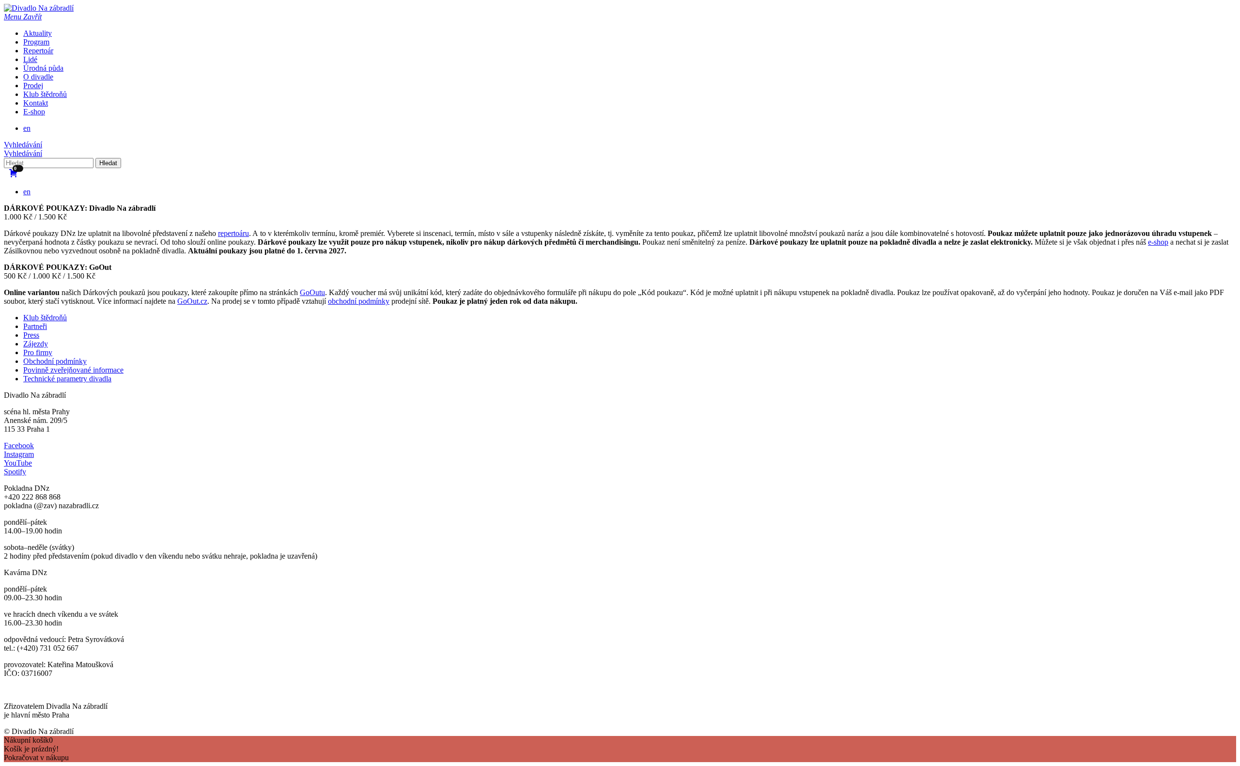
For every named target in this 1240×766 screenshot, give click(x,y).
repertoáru (233, 233)
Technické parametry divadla (67, 379)
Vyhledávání (23, 145)
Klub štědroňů (45, 94)
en (27, 128)
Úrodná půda (43, 68)
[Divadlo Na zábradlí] (39, 8)
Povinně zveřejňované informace (73, 370)
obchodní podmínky (358, 301)
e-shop (1158, 242)
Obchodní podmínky (55, 361)
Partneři (35, 326)
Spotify (15, 472)
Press (31, 335)
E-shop (34, 112)
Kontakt (35, 103)
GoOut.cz (192, 301)
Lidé (30, 59)
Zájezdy (35, 344)
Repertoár (38, 51)
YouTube (18, 463)
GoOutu (312, 292)
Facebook (19, 445)
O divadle (38, 77)
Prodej (33, 85)
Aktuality (37, 33)
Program (36, 42)
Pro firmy (37, 352)
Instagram (19, 454)
